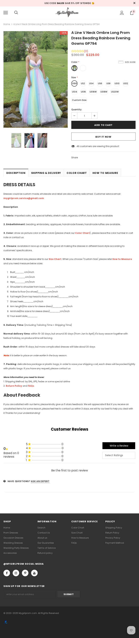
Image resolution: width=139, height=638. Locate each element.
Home (6, 24)
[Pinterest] (25, 573)
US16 (83, 91)
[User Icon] (122, 13)
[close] (134, 3)
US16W (93, 91)
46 (78, 146)
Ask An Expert (40, 481)
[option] (35, 79)
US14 (74, 91)
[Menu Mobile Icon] (5, 13)
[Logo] (69, 12)
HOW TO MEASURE (105, 173)
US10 (117, 83)
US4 (91, 83)
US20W (115, 91)
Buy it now (103, 137)
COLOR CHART (77, 173)
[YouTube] (34, 573)
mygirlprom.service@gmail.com (23, 198)
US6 (100, 83)
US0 (74, 83)
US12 (125, 83)
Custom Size (79, 100)
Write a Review (119, 445)
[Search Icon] (16, 12)
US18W (103, 91)
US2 (83, 83)
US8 (108, 83)
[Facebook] (6, 573)
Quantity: (76, 109)
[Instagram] (16, 573)
